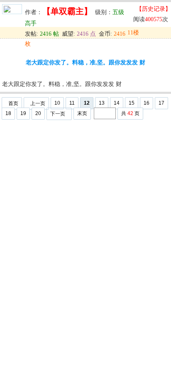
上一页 (37, 103)
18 (8, 113)
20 (38, 113)
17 (161, 103)
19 (23, 113)
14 (117, 103)
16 (146, 103)
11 (72, 103)
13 (102, 103)
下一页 (57, 114)
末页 (82, 113)
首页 (13, 103)
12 (87, 103)
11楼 (133, 32)
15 (131, 103)
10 (57, 103)
